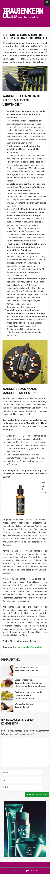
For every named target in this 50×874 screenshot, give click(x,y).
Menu (47, 3)
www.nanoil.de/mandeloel (29, 647)
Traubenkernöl (16, 870)
